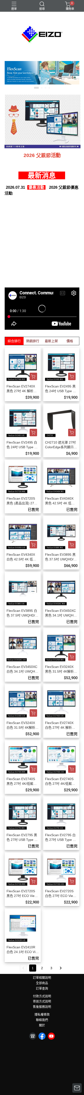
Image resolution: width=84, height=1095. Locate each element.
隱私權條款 (42, 1014)
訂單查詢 (42, 988)
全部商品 (42, 983)
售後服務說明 (42, 1006)
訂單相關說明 (42, 977)
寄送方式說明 (42, 1001)
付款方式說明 (42, 996)
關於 (42, 1025)
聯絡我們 (42, 1020)
